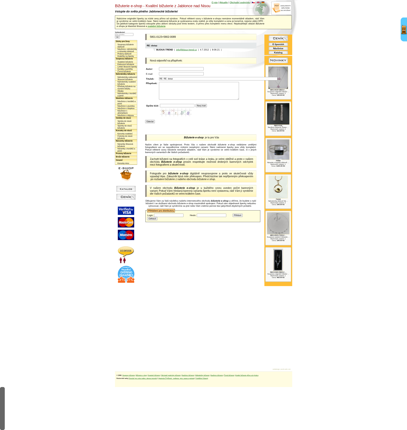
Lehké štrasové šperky (127, 67)
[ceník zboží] (278, 40)
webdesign (276, 369)
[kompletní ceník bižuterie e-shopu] (126, 199)
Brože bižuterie (123, 157)
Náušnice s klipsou (125, 115)
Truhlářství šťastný (202, 378)
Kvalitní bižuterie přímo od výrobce (247, 375)
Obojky (120, 91)
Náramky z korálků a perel (126, 150)
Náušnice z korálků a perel (126, 102)
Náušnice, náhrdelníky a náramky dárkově (127, 50)
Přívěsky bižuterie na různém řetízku (126, 87)
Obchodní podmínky (240, 2)
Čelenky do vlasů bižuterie (124, 137)
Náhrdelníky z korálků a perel (126, 94)
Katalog (278, 52)
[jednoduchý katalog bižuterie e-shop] (126, 191)
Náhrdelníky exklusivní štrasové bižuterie (127, 78)
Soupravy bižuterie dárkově (125, 45)
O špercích (278, 44)
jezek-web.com (286, 369)
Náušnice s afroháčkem (122, 112)
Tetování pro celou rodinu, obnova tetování (143, 378)
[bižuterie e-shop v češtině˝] (253, 2)
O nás (215, 2)
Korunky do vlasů (124, 130)
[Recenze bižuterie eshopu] (126, 282)
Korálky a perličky (125, 69)
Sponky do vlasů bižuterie (124, 127)
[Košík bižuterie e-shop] (126, 180)
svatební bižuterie (157, 26)
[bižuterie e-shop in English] (258, 2)
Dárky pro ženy (123, 41)
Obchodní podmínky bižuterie (171, 375)
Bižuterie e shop (141, 375)
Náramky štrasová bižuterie (125, 145)
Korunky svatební (124, 134)
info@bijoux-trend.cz (186, 49)
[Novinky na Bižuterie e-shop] (278, 63)
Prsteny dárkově (124, 54)
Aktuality (223, 2)
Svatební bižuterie (125, 62)
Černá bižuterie (124, 71)
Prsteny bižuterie (123, 153)
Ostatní (119, 160)
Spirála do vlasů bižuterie (124, 122)
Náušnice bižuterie (124, 98)
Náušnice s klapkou (126, 108)
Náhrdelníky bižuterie (125, 74)
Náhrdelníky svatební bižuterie (126, 83)
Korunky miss (123, 163)
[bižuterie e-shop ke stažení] (281, 14)
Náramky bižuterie (124, 141)
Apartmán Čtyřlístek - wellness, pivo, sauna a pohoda (176, 378)
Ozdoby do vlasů (123, 118)
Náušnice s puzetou (126, 106)
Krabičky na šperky (125, 56)
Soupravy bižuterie (124, 59)
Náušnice (278, 48)
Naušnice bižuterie (188, 375)
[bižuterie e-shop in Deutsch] (263, 2)
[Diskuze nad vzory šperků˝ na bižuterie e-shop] (126, 262)
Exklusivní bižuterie (125, 64)
